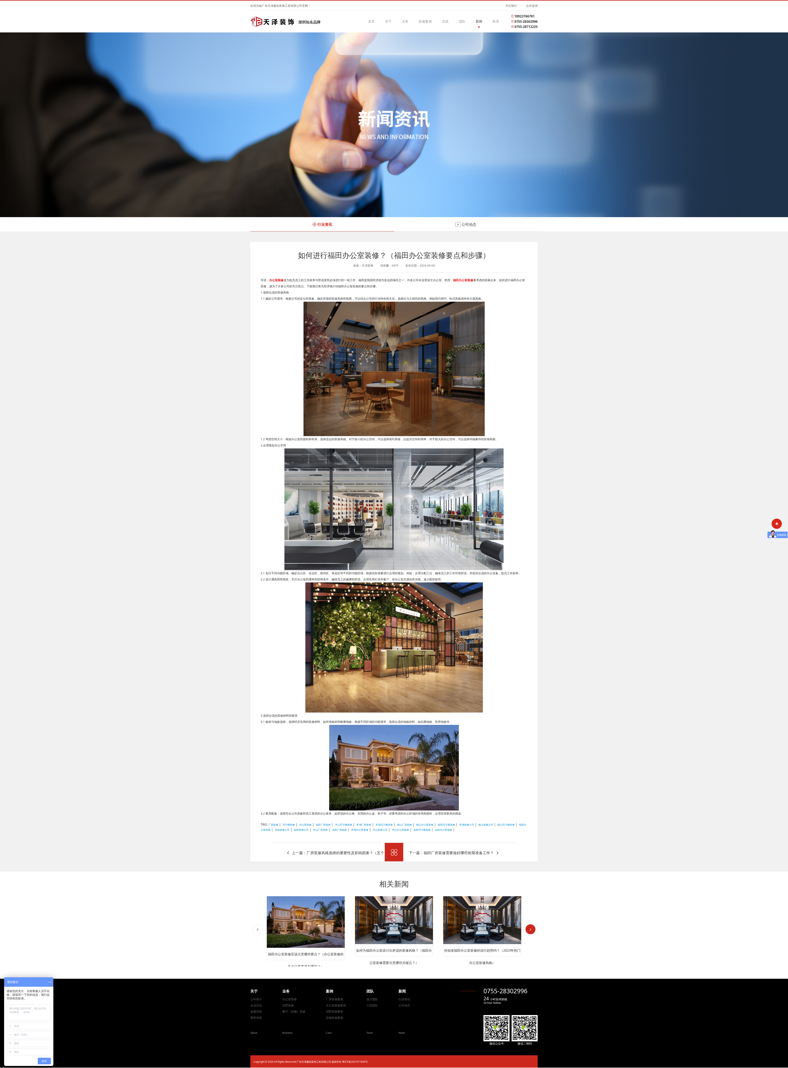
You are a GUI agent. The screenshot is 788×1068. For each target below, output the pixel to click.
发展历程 (256, 1011)
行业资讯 (404, 999)
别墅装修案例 (334, 1011)
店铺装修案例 (334, 1018)
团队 (462, 21)
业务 (405, 21)
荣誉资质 (256, 1018)
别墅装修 (288, 1005)
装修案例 (425, 21)
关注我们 (511, 6)
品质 (445, 21)
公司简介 (256, 999)
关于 (388, 21)
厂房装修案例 (334, 999)
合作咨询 (532, 6)
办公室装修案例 (336, 1005)
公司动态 (404, 1005)
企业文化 (256, 1005)
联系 (495, 21)
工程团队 (372, 1005)
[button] (530, 929)
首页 (371, 21)
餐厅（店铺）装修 (293, 1011)
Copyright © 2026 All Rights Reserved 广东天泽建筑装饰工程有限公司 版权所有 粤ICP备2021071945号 (310, 1061)
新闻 (479, 21)
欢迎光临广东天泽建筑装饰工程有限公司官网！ (280, 6)
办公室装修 (289, 999)
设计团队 (372, 999)
